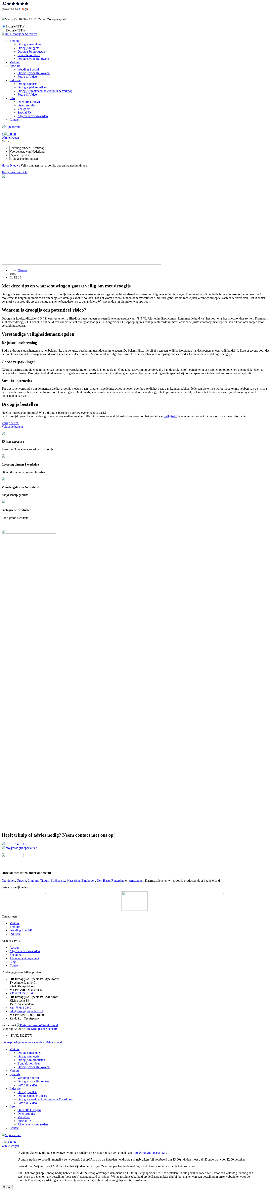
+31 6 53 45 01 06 (16, 844)
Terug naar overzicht (14, 172)
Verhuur (15, 926)
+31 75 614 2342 (20, 1007)
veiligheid (170, 416)
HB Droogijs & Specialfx (41, 1028)
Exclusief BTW (15, 30)
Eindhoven (88, 880)
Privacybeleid (54, 1042)
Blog (13, 962)
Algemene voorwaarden (25, 951)
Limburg (33, 880)
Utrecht (21, 880)
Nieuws (15, 165)
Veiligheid (16, 954)
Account (15, 947)
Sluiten (7, 1187)
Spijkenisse (58, 880)
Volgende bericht (12, 426)
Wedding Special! (21, 930)
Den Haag (103, 880)
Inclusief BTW (15, 26)
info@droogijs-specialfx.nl (21, 848)
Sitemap (7, 1042)
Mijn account (13, 126)
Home (5, 165)
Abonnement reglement (24, 958)
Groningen (8, 880)
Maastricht (73, 880)
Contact (14, 965)
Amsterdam (136, 880)
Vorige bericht (10, 423)
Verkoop (15, 923)
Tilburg (44, 880)
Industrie (15, 934)
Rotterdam (117, 880)
